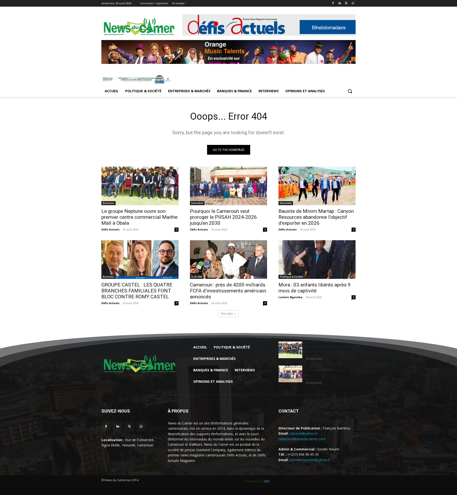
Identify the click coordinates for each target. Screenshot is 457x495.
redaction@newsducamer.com (301, 439)
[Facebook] (333, 3)
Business (108, 203)
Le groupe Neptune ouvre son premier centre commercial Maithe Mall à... (328, 348)
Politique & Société (291, 276)
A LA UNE (196, 276)
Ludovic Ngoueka (290, 297)
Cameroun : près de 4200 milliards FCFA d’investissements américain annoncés (228, 291)
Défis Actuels (110, 229)
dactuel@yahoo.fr (304, 433)
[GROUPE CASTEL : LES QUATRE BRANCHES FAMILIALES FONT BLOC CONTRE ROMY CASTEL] (140, 259)
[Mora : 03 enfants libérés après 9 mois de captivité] (317, 259)
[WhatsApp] (353, 3)
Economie (197, 203)
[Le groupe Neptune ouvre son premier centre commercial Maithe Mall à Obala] (140, 186)
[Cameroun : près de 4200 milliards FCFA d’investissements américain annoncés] (228, 259)
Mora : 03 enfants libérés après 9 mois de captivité (314, 288)
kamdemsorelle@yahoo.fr (310, 460)
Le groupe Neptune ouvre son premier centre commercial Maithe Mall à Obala (139, 217)
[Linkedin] (340, 3)
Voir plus (227, 313)
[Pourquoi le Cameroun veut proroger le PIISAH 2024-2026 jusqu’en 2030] (228, 186)
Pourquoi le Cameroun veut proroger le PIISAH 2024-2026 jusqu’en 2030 (223, 217)
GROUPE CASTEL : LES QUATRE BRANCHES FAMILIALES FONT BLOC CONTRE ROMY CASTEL (136, 291)
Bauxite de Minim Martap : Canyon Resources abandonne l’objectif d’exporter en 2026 (316, 217)
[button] (350, 91)
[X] (346, 3)
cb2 (266, 481)
